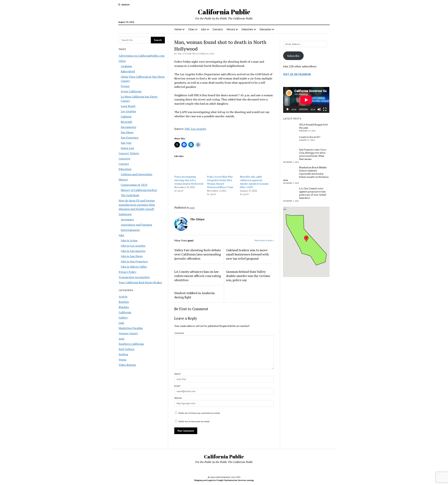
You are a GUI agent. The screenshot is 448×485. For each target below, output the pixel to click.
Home (178, 29)
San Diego (127, 132)
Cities (191, 29)
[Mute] (319, 109)
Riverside (126, 122)
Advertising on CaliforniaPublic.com (141, 56)
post (121, 338)
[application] (306, 100)
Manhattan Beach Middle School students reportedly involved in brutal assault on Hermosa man (305, 174)
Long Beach (128, 106)
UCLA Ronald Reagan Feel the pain (313, 126)
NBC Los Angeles (195, 129)
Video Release (127, 365)
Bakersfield (128, 71)
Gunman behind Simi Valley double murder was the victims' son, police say (248, 275)
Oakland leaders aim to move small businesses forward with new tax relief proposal (247, 254)
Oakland (126, 116)
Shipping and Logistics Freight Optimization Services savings (224, 480)
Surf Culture (126, 349)
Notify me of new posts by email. (194, 421)
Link (121, 323)
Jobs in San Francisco (134, 261)
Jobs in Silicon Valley (134, 267)
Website (178, 398)
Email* (177, 386)
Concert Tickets (129, 153)
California (125, 312)
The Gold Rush (130, 195)
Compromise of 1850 (134, 185)
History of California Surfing (139, 190)
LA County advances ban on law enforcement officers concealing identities (197, 275)
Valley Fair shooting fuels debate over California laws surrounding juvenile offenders (197, 254)
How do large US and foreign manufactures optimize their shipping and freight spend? (137, 205)
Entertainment (130, 230)
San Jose (126, 143)
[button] (306, 239)
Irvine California (131, 91)
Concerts (218, 29)
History (230, 29)
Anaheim (126, 66)
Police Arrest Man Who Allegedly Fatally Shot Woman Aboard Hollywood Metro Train (220, 182)
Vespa (122, 359)
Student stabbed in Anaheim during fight (194, 295)
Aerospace (127, 219)
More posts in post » (264, 240)
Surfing (123, 354)
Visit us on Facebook (297, 74)
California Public (224, 11)
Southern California (131, 344)
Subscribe (293, 56)
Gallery (123, 317)
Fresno (125, 86)
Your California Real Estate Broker (140, 282)
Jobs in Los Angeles (133, 246)
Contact (124, 164)
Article (123, 296)
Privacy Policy (127, 272)
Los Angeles (128, 111)
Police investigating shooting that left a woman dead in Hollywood (188, 180)
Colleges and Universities (136, 174)
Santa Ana (127, 148)
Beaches (124, 302)
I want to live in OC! (309, 137)
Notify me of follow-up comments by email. (199, 413)
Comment (179, 333)
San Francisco (129, 137)
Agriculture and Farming (136, 225)
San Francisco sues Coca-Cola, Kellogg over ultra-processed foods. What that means (313, 154)
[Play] (287, 109)
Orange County (128, 333)
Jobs (203, 29)
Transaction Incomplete (134, 277)
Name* (177, 373)
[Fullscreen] (325, 109)
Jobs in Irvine (129, 240)
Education (265, 29)
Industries (247, 29)
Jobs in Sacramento (133, 251)
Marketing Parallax (131, 328)
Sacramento (128, 127)
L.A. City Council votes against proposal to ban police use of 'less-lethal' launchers (312, 193)
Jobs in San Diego (132, 256)
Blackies (124, 307)
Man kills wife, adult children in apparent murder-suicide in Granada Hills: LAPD (254, 182)
